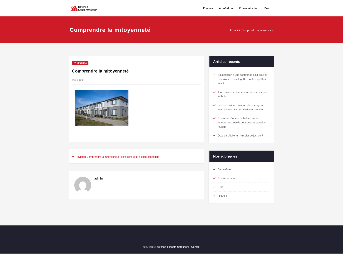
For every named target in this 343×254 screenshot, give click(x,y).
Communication (248, 8)
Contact (195, 246)
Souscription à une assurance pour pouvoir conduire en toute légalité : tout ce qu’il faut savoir (242, 79)
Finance (208, 8)
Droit (267, 8)
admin (80, 79)
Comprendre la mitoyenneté (258, 30)
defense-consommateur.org (173, 246)
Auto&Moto (226, 8)
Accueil (234, 30)
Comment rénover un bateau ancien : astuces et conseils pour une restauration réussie (241, 122)
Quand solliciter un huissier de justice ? (240, 135)
